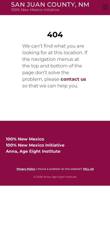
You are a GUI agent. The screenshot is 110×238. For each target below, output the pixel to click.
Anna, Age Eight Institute (33, 151)
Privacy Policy (26, 169)
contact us (73, 79)
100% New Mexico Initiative (35, 145)
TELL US (88, 169)
